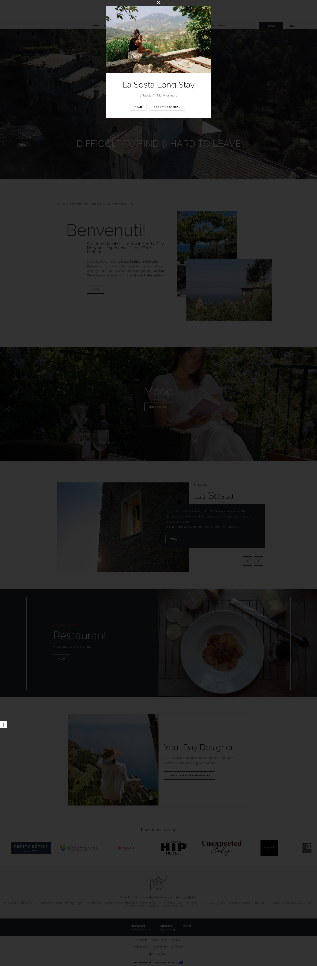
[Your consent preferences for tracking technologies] (3, 724)
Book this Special (167, 107)
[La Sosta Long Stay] (158, 39)
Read (138, 107)
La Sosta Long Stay (158, 84)
